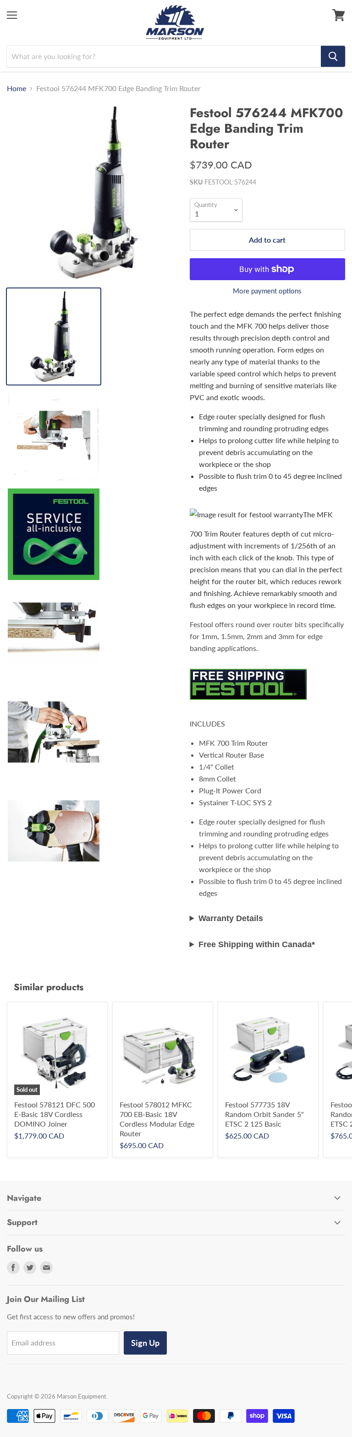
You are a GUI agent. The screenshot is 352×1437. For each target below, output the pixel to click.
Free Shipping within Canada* (256, 944)
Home (16, 88)
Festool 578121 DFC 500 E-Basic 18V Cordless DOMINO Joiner (54, 1114)
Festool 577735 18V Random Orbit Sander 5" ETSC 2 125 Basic (264, 1114)
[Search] (333, 56)
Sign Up (145, 1343)
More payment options (267, 291)
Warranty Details (230, 918)
